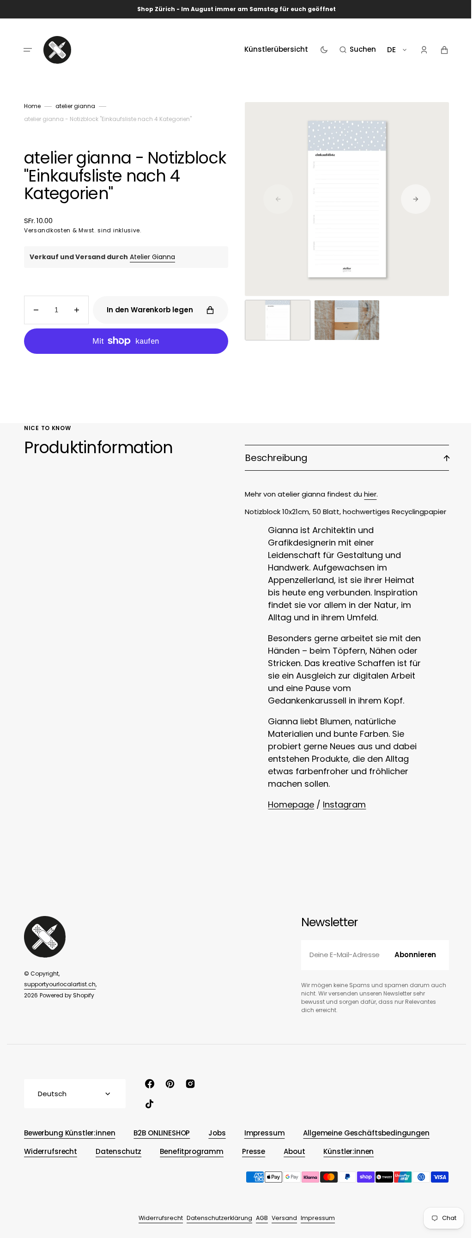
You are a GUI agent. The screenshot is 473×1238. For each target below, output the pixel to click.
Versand (280, 1218)
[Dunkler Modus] (320, 50)
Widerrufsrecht (157, 1218)
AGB (258, 1218)
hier (367, 494)
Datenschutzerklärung (216, 1218)
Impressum (314, 1218)
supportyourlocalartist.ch (56, 984)
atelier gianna (72, 106)
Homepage (288, 804)
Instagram (341, 804)
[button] (24, 50)
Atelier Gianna (149, 256)
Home (29, 106)
